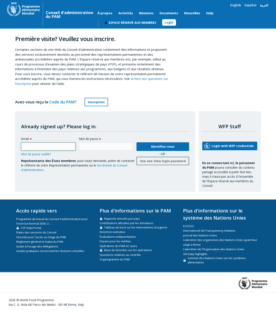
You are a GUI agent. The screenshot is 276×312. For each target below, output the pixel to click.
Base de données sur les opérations (128, 250)
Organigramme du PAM (115, 259)
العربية (264, 5)
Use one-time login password (163, 161)
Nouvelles (192, 13)
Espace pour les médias (115, 241)
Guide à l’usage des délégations (37, 246)
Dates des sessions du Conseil (36, 232)
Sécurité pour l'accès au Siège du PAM (41, 237)
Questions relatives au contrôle (120, 255)
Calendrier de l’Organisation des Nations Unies (213, 249)
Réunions (146, 13)
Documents (169, 13)
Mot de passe (88, 139)
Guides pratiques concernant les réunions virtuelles (50, 251)
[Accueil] (23, 9)
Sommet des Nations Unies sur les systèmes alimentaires (217, 260)
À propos (104, 13)
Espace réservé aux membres (132, 23)
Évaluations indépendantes (118, 237)
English (235, 5)
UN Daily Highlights (195, 254)
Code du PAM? (63, 102)
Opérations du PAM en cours (118, 246)
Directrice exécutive (112, 232)
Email (25, 139)
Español (250, 5)
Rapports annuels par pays (122, 218)
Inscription (96, 102)
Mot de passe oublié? (36, 154)
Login (169, 22)
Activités (125, 13)
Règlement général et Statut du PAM (39, 242)
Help (209, 13)
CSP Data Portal (31, 228)
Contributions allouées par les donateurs (127, 223)
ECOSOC (188, 226)
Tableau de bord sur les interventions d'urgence (135, 227)
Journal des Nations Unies (200, 235)
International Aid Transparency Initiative (209, 231)
